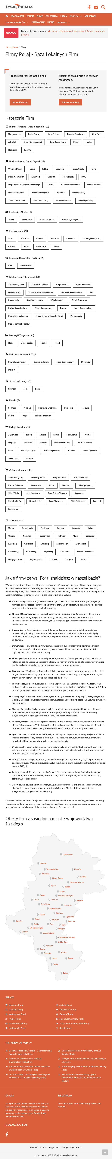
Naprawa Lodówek (16, 193)
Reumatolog (13, 552)
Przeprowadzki (62, 285)
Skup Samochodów (35, 300)
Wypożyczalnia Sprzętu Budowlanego (24, 185)
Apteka (83, 560)
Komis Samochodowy (83, 308)
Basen (37, 389)
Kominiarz (35, 177)
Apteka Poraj (65, 1005)
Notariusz (12, 150)
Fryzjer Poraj (15, 1019)
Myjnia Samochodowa (17, 308)
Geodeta (51, 177)
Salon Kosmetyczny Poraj (71, 1019)
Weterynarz (13, 459)
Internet (11, 370)
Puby (26, 247)
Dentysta (69, 560)
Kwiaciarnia (13, 509)
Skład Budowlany (40, 201)
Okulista (11, 536)
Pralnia (87, 435)
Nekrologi (90, 16)
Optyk (90, 528)
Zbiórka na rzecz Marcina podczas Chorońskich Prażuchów (25, 1060)
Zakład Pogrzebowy (52, 451)
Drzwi (83, 177)
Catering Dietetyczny (91, 239)
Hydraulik (28, 443)
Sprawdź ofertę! (20, 102)
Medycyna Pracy (15, 560)
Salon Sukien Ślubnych (57, 493)
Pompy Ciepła (78, 169)
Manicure (85, 408)
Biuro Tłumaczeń (85, 443)
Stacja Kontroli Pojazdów (19, 324)
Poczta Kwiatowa (15, 485)
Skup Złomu (72, 435)
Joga (25, 389)
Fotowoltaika (68, 177)
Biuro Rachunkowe (58, 142)
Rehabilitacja (27, 528)
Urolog (11, 528)
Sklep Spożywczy (85, 485)
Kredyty (27, 150)
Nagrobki (12, 443)
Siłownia (12, 389)
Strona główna (11, 47)
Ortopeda (76, 528)
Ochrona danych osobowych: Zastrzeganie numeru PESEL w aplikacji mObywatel (29, 1076)
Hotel (10, 343)
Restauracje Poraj (17, 1028)
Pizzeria (39, 239)
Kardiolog (12, 544)
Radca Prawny (34, 134)
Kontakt (62, 1107)
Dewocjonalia (35, 501)
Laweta (63, 308)
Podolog (60, 528)
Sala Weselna (25, 266)
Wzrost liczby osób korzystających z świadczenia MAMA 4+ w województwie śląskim (81, 1077)
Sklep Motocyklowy (39, 285)
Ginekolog (28, 544)
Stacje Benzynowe (16, 285)
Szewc (56, 435)
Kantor (89, 142)
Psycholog (48, 552)
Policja (30, 16)
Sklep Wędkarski (38, 478)
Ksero (10, 451)
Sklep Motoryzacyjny (43, 308)
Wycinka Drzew (15, 169)
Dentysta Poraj (16, 1005)
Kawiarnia (70, 239)
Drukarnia (85, 362)
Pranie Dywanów (90, 451)
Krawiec (71, 451)
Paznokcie (68, 408)
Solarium (12, 408)
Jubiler (52, 485)
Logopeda (90, 536)
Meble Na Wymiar (16, 177)
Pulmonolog (31, 552)
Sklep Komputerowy (65, 362)
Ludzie (50, 22)
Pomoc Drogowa (83, 285)
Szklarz (45, 169)
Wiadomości (17, 16)
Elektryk (43, 443)
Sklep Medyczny (33, 493)
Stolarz (50, 185)
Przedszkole (27, 220)
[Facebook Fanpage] (88, 7)
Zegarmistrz (13, 435)
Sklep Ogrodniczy (85, 201)
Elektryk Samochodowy (18, 316)
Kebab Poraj (65, 1028)
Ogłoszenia (51, 16)
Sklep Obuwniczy (56, 501)
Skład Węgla (13, 493)
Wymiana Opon (57, 300)
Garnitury (66, 485)
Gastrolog (45, 544)
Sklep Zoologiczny (15, 478)
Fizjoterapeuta (36, 560)
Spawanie (60, 169)
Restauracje (41, 247)
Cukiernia (12, 247)
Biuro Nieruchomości (33, 142)
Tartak (32, 169)
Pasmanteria (36, 485)
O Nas (43, 1147)
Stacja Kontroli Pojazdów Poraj (74, 1023)
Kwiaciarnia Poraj (67, 1010)
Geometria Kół (14, 292)
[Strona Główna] (6, 16)
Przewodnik (38, 22)
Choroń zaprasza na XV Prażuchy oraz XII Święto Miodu (81, 1052)
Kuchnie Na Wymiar (40, 193)
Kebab (56, 247)
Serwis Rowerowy (79, 300)
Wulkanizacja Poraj (18, 1023)
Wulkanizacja (76, 316)
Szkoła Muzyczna (47, 220)
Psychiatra (44, 528)
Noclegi (44, 343)
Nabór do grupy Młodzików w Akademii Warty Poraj (84, 1068)
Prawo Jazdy (13, 300)
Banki (75, 142)
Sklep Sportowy (59, 478)
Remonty (60, 193)
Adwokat (12, 142)
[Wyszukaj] (103, 7)
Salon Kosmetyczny (43, 416)
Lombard (97, 501)
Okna (94, 169)
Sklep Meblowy (78, 193)
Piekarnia (55, 239)
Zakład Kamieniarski (17, 201)
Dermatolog (81, 544)
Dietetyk (53, 560)
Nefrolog (61, 536)
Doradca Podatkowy (75, 134)
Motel (57, 343)
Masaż (75, 536)
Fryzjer (24, 416)
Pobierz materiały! (70, 102)
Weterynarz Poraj (17, 1014)
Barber (11, 416)
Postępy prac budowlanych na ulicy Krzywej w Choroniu (84, 1060)
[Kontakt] (95, 7)
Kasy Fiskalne (53, 134)
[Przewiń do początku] (105, 1152)
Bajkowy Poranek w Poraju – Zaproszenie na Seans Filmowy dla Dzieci (30, 1052)
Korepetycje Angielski (71, 220)
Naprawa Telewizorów (70, 185)
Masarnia (25, 239)
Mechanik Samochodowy (71, 292)
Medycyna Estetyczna (47, 408)
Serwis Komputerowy (17, 362)
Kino (10, 266)
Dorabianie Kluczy (62, 443)
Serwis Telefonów (41, 362)
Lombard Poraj (16, 1010)
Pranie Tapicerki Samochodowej (49, 316)
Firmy (40, 16)
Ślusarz (43, 435)
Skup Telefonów (15, 501)
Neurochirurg (44, 536)
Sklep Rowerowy (81, 478)
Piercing (27, 408)
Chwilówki (96, 134)
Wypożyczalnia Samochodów (40, 292)
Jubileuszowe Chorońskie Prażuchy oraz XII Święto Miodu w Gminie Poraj (29, 1068)
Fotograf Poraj (66, 1014)
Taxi (91, 292)
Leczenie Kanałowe (85, 552)
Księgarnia (79, 493)
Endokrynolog (62, 544)
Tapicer (29, 435)
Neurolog (27, 536)
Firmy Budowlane (63, 201)
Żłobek (11, 220)
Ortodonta (65, 552)
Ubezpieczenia (14, 134)
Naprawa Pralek (94, 185)
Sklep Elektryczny (78, 501)
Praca (63, 16)
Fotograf (29, 459)
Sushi (10, 239)
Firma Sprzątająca (28, 451)
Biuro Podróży (27, 343)
